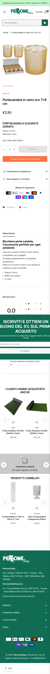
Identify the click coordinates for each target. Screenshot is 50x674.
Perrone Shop (20, 655)
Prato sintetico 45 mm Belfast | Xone (13, 432)
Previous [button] (4, 465)
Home (5, 32)
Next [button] (46, 465)
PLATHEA (13, 513)
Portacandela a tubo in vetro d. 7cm (13, 518)
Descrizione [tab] (9, 233)
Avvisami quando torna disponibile (25, 159)
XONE (13, 427)
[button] (34, 303)
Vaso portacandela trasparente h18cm (37, 518)
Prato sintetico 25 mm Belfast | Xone (36, 432)
